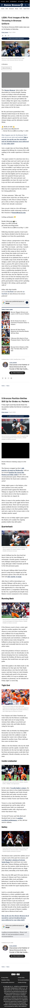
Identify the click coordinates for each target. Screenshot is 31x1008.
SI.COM (3, 1)
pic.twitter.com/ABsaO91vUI (10, 129)
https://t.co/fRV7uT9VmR (9, 223)
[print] (11, 378)
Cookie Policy (21, 977)
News (7, 385)
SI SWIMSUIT (13, 1)
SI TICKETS (21, 1)
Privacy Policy (4, 977)
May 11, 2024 (24, 131)
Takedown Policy (5, 980)
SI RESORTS (28, 1)
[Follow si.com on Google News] (27, 302)
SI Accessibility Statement (7, 982)
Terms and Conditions (23, 980)
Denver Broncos (6, 68)
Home (2, 8)
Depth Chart (26, 8)
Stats (21, 8)
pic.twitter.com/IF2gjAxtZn (10, 225)
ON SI (7, 1)
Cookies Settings (22, 982)
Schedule (11, 8)
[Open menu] (2, 5)
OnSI (6, 8)
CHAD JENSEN (13, 362)
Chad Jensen (5, 32)
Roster (16, 8)
